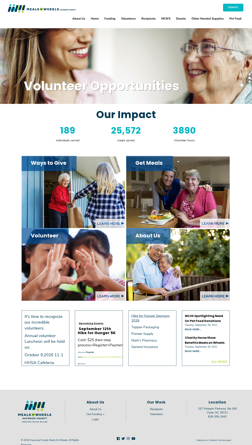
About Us (78, 18)
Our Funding (95, 414)
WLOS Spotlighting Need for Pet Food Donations (204, 319)
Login (95, 419)
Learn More (108, 223)
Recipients (148, 18)
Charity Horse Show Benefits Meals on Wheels (205, 340)
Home (95, 18)
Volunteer (44, 236)
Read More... (193, 329)
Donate (233, 7)
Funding (109, 18)
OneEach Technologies (220, 440)
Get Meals (149, 163)
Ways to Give (48, 163)
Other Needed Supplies (207, 18)
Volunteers (128, 18)
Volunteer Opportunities (101, 87)
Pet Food (235, 18)
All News (219, 361)
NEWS (165, 18)
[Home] (42, 8)
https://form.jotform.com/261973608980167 (104, 357)
